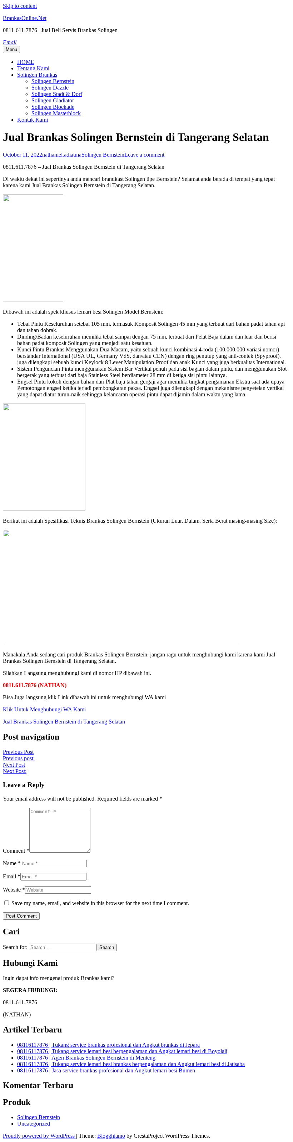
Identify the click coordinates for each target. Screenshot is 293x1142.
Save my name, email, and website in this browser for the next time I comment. (100, 903)
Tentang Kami (33, 68)
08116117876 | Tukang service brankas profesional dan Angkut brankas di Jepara (108, 1045)
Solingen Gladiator (52, 100)
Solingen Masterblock (56, 113)
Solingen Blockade (52, 107)
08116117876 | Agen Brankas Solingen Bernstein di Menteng (86, 1058)
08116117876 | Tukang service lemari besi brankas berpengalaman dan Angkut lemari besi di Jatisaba (131, 1064)
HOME (25, 62)
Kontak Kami (32, 120)
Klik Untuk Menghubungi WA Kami (44, 709)
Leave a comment (144, 155)
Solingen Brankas (37, 75)
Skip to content (20, 6)
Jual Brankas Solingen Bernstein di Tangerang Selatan (64, 722)
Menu (11, 49)
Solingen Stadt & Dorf (56, 94)
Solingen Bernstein (52, 81)
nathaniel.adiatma (61, 155)
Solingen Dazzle (50, 88)
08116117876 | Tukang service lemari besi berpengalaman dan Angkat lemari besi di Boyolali (122, 1051)
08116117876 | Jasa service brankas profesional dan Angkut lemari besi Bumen (106, 1070)
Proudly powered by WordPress (39, 1136)
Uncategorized (33, 1124)
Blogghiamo (111, 1136)
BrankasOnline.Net (24, 18)
